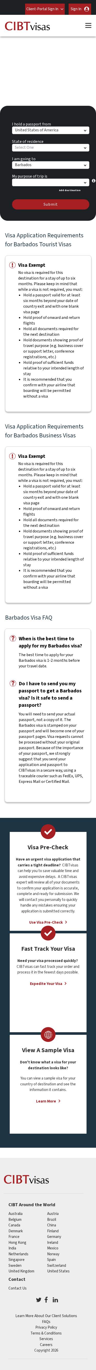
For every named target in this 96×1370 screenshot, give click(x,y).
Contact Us (17, 1288)
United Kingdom (21, 1271)
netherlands (18, 1254)
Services (46, 1339)
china (51, 1225)
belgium (15, 1219)
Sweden (15, 1265)
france (13, 1236)
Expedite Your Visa (46, 983)
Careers (46, 1345)
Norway (53, 1254)
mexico (52, 1248)
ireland (52, 1242)
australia (15, 1213)
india (12, 1248)
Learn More (46, 1101)
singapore (16, 1259)
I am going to (24, 158)
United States (58, 1271)
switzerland (56, 1265)
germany (54, 1236)
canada (14, 1225)
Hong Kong (17, 1242)
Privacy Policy (46, 1327)
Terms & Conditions (46, 1333)
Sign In (76, 9)
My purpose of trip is (29, 175)
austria (53, 1213)
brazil (51, 1219)
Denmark (15, 1231)
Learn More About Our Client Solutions (46, 1316)
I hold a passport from (31, 123)
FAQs (46, 1322)
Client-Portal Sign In (42, 9)
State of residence (28, 141)
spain (51, 1259)
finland (53, 1231)
